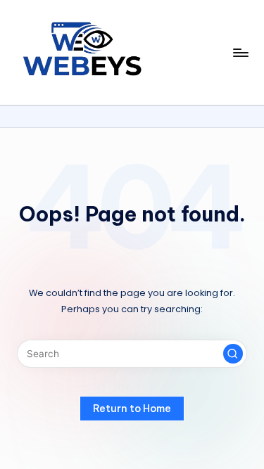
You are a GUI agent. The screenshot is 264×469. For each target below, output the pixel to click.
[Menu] (240, 52)
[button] (233, 354)
